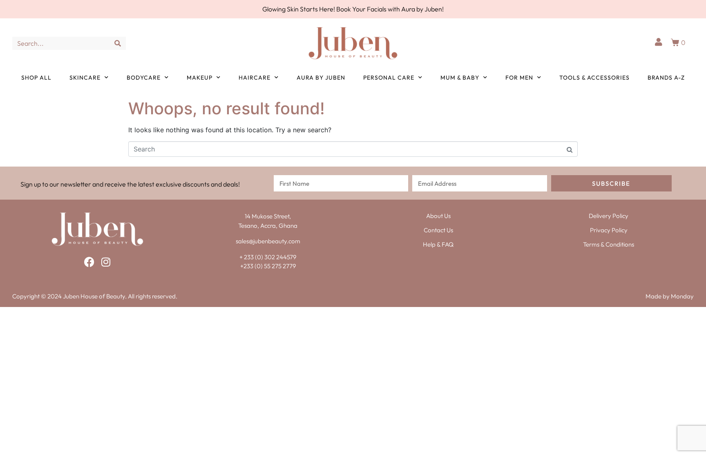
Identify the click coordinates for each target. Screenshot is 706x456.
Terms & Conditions (608, 244)
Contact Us (438, 230)
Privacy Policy (609, 230)
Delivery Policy (608, 216)
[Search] (117, 43)
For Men (519, 77)
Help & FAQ (438, 244)
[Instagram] (105, 262)
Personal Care (388, 77)
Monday (682, 296)
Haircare (254, 77)
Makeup (199, 77)
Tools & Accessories (594, 77)
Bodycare (144, 77)
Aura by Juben (321, 77)
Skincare (85, 77)
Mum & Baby (459, 77)
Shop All (36, 77)
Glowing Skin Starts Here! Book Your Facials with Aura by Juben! (353, 9)
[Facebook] (89, 262)
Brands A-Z (666, 77)
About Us (438, 216)
